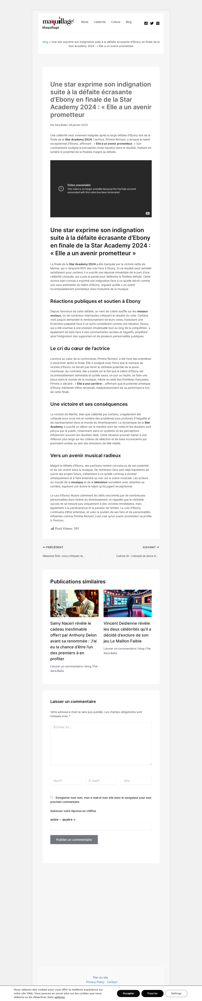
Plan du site (100, 977)
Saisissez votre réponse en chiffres (73, 811)
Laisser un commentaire (66, 666)
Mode (84, 22)
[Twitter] (152, 23)
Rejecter (152, 993)
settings (59, 997)
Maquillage (50, 27)
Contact (112, 982)
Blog (129, 22)
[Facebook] (146, 23)
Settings (176, 993)
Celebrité (100, 22)
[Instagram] (158, 23)
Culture (115, 22)
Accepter (128, 993)
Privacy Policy (95, 982)
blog (45, 41)
